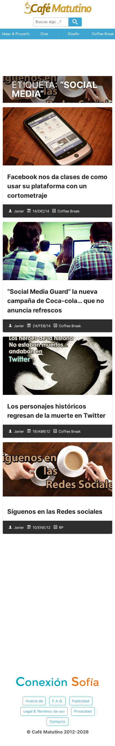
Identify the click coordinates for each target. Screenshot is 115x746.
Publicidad (80, 701)
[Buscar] (75, 22)
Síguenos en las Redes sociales (54, 511)
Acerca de (34, 701)
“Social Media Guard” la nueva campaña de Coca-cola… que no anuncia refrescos (55, 301)
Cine (44, 34)
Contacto (57, 722)
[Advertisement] (57, 58)
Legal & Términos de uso (44, 711)
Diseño (73, 34)
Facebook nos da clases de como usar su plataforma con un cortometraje (57, 186)
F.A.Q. (57, 701)
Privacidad (83, 711)
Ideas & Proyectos (15, 34)
